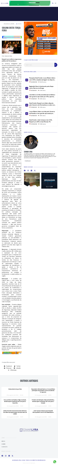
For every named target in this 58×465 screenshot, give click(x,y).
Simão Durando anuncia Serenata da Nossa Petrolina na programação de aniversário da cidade (15, 412)
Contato (4, 447)
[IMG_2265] (12, 354)
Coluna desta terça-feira (15, 389)
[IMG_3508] (12, 38)
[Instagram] (28, 170)
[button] (53, 3)
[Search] (55, 65)
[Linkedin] (31, 170)
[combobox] (39, 65)
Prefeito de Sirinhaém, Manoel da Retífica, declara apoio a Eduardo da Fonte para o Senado (43, 401)
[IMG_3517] (40, 54)
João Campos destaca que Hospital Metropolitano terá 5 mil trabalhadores (43, 411)
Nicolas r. (33, 463)
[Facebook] (24, 170)
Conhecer (28, 161)
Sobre (3, 444)
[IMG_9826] (29, 5)
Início (3, 441)
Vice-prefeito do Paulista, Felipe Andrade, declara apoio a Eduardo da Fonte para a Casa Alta (15, 401)
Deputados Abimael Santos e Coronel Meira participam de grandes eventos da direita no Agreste (43, 390)
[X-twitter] (35, 170)
